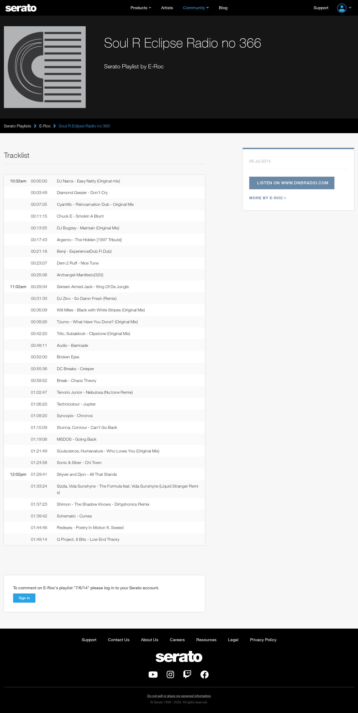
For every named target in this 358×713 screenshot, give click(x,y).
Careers (177, 639)
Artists (167, 7)
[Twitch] (187, 676)
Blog (223, 7)
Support (321, 7)
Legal (233, 639)
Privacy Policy (263, 639)
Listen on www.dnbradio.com (292, 182)
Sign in (24, 598)
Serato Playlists (17, 125)
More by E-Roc (266, 198)
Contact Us (118, 639)
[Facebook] (204, 676)
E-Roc (45, 125)
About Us (149, 639)
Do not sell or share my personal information (179, 696)
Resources (206, 639)
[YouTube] (153, 676)
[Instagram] (170, 676)
